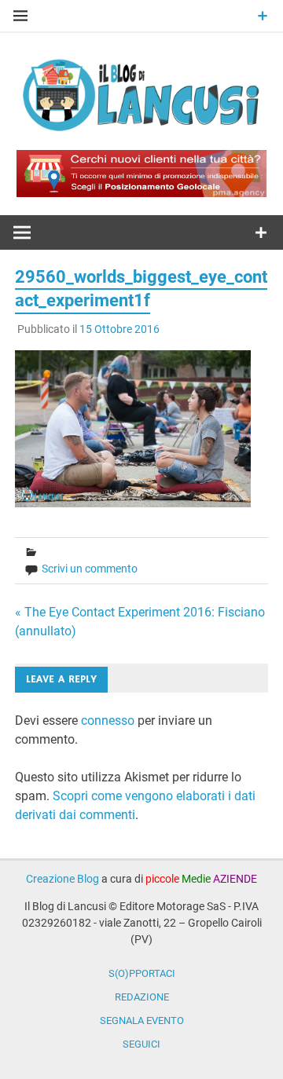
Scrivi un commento (90, 568)
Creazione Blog (62, 878)
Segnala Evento (142, 1020)
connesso (107, 720)
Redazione (142, 997)
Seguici (141, 1044)
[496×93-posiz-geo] (141, 192)
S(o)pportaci (141, 973)
